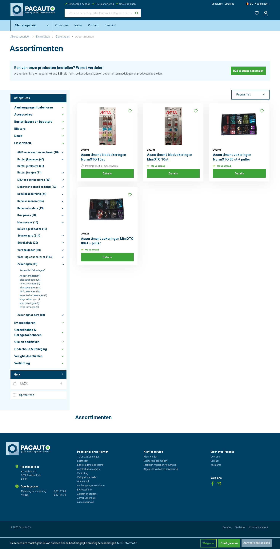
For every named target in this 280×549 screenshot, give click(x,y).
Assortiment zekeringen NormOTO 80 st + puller (232, 157)
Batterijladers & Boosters (90, 465)
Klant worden (150, 456)
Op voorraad (26, 394)
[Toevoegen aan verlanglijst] (130, 111)
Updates (229, 3)
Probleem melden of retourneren (160, 465)
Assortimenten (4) (30, 275)
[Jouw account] (264, 13)
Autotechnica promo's (88, 469)
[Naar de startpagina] (33, 12)
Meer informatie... (128, 543)
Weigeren (208, 543)
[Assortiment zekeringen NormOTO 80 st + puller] (239, 126)
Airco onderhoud (85, 502)
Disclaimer (240, 527)
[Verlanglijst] (255, 12)
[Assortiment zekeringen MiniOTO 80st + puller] (107, 210)
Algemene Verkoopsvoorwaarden (161, 469)
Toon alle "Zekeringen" (32, 270)
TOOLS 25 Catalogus (88, 456)
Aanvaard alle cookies (256, 542)
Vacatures (217, 3)
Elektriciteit (82, 461)
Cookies (227, 527)
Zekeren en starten (86, 494)
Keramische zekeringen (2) (33, 295)
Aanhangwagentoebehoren (91, 485)
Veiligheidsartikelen (87, 477)
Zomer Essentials (86, 498)
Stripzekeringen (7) (29, 307)
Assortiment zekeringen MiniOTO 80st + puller (107, 241)
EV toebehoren (84, 489)
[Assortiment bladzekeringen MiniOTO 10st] (173, 126)
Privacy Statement (258, 527)
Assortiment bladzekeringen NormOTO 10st (103, 157)
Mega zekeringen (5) (30, 299)
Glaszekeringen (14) (30, 287)
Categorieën (22, 98)
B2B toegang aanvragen (248, 70)
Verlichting (82, 473)
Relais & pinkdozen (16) (32, 228)
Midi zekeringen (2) (29, 303)
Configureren (229, 543)
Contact (214, 461)
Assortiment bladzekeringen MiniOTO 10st (169, 157)
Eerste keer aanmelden (155, 461)
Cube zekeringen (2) (30, 283)
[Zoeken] (137, 13)
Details (107, 173)
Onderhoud (83, 481)
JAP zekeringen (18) (30, 291)
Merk (17, 374)
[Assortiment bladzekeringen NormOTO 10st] (107, 126)
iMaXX (41, 383)
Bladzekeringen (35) (30, 280)
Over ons (215, 456)
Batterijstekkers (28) (30, 166)
